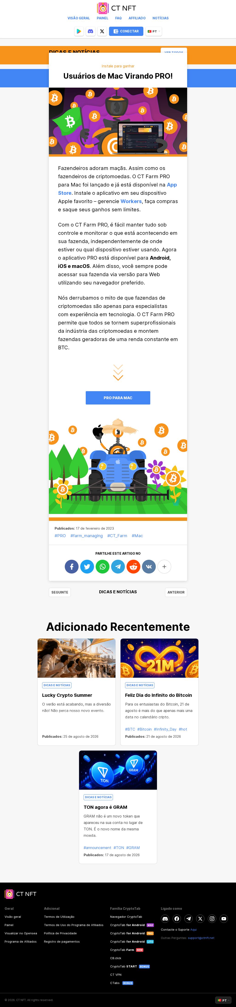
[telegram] (188, 919)
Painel (102, 18)
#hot (183, 729)
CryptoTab (127, 925)
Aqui (193, 929)
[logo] (118, 8)
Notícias (161, 18)
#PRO (60, 535)
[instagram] (212, 919)
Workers (131, 201)
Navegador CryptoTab (126, 916)
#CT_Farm (117, 535)
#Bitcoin (144, 729)
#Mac (137, 535)
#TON (119, 847)
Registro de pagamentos (62, 941)
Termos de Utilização (59, 916)
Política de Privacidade (60, 933)
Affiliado (137, 18)
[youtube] (224, 919)
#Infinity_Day (165, 729)
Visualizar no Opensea (21, 933)
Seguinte (59, 592)
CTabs (115, 983)
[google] (79, 31)
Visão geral (79, 18)
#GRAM (133, 847)
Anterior (176, 592)
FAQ (118, 18)
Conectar (129, 31)
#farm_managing (87, 535)
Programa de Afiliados (21, 941)
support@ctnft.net (201, 938)
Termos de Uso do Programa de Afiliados (73, 925)
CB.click (115, 958)
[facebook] (177, 919)
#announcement (97, 847)
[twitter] (102, 31)
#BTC (130, 729)
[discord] (90, 31)
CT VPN (115, 974)
